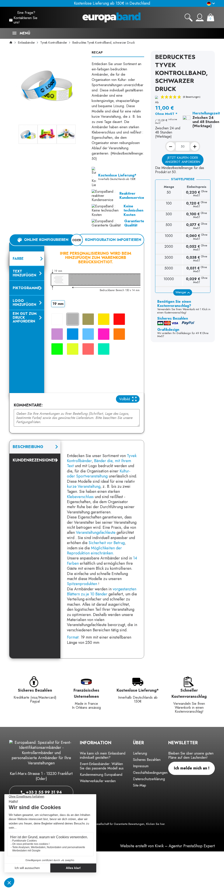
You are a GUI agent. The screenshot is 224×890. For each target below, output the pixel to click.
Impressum (141, 766)
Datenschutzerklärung (149, 778)
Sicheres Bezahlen (147, 759)
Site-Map (139, 785)
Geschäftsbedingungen (150, 772)
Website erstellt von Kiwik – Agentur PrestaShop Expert (167, 846)
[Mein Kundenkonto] (200, 17)
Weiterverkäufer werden (98, 780)
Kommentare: (28, 405)
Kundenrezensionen (35, 460)
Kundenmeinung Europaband (101, 774)
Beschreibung (28, 447)
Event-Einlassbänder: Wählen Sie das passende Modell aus (102, 766)
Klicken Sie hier (155, 824)
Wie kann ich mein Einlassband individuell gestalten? (102, 755)
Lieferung (140, 753)
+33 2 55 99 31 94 (43, 792)
